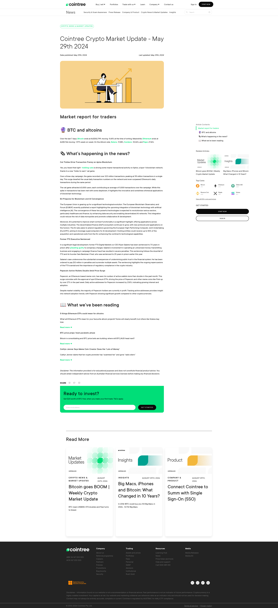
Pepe (145, 142)
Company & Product (130, 12)
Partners (99, 562)
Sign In (194, 4)
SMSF (128, 565)
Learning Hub (161, 552)
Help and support (163, 562)
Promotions (101, 568)
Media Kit (189, 555)
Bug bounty (101, 571)
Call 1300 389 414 (163, 565)
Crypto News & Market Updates (154, 12)
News (158, 555)
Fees (128, 558)
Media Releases (192, 552)
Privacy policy (206, 605)
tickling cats (87, 168)
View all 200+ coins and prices (206, 199)
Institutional (131, 571)
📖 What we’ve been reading (211, 140)
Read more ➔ (66, 327)
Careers (99, 558)
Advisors (129, 568)
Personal (129, 562)
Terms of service (191, 605)
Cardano (128, 142)
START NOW (206, 4)
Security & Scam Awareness (95, 12)
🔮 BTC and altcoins (207, 132)
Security (99, 574)
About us (100, 552)
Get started (147, 407)
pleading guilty (77, 248)
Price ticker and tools (164, 558)
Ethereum (147, 139)
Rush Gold (130, 574)
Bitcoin (80, 139)
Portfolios (130, 555)
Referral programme (104, 555)
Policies (99, 565)
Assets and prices (133, 552)
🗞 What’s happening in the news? (213, 136)
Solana (114, 142)
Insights (172, 12)
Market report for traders (208, 128)
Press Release (114, 12)
